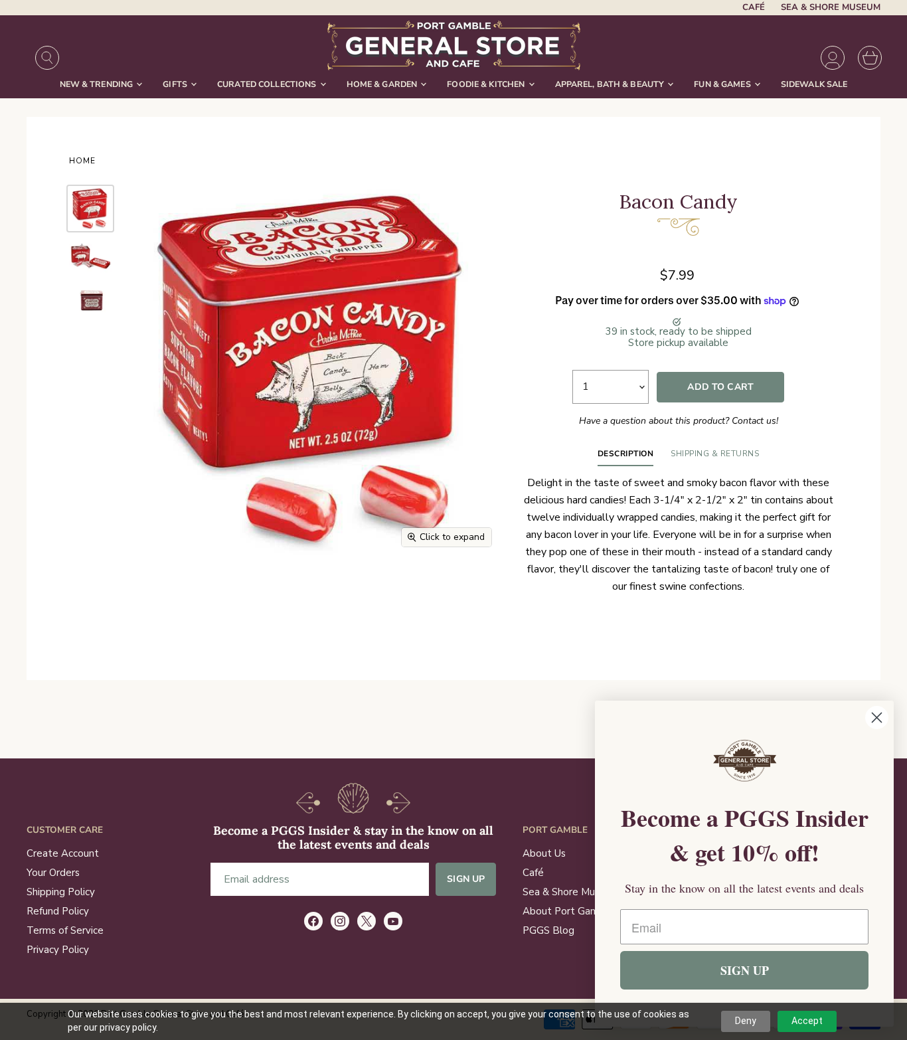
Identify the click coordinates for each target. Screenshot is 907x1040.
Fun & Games (723, 84)
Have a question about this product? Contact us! (678, 420)
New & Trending (97, 84)
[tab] (626, 457)
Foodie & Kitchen (487, 84)
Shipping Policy (61, 892)
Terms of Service (65, 930)
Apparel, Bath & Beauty (611, 84)
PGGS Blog (548, 930)
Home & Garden (383, 84)
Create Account (63, 853)
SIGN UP (744, 970)
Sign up (466, 879)
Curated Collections (268, 84)
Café (753, 8)
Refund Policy (58, 911)
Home (82, 161)
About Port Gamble (568, 911)
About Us (544, 853)
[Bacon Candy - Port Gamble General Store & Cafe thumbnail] (90, 300)
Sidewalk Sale (814, 84)
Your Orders (53, 872)
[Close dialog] (876, 717)
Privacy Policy (58, 949)
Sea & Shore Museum (830, 8)
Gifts (176, 84)
